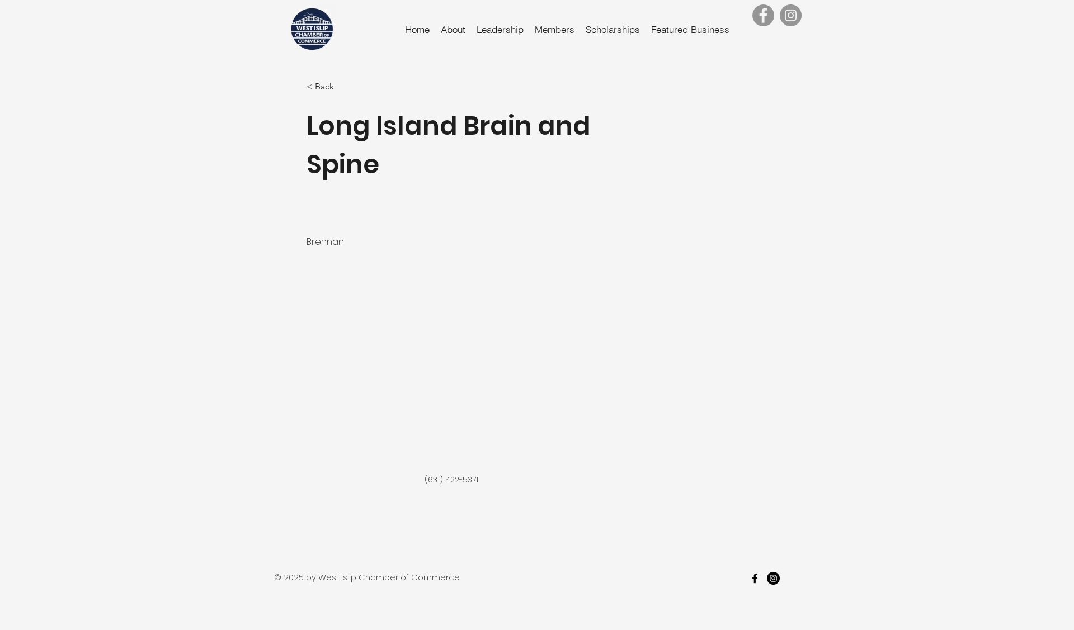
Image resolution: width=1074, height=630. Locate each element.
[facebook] (754, 578)
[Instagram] (791, 15)
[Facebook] (763, 15)
